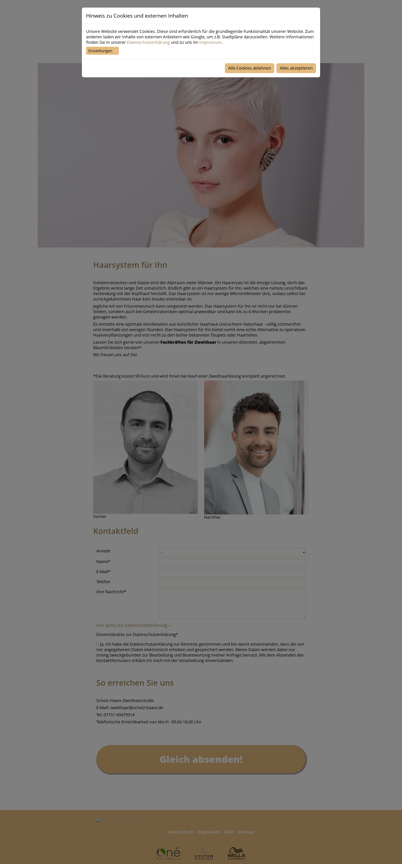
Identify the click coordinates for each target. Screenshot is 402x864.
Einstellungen (100, 50)
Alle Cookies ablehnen (249, 68)
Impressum (210, 42)
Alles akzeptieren (296, 68)
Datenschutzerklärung (148, 42)
